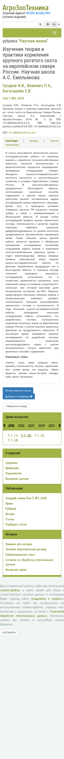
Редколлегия (14, 473)
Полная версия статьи (18, 390)
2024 (41, 426)
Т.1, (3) (39, 435)
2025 (31, 426)
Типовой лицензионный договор (26, 549)
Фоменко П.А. (39, 85)
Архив (9, 503)
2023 (52, 426)
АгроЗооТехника (25, 8)
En (59, 24)
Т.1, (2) (26, 435)
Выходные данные (17, 479)
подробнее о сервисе (47, 598)
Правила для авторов (19, 544)
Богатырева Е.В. (17, 90)
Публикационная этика (20, 554)
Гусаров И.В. (14, 85)
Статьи (10, 519)
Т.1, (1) (13, 435)
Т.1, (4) (13, 439)
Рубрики (11, 509)
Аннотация (12, 140)
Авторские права (16, 570)
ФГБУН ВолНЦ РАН (38, 13)
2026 (21, 426)
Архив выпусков (17, 417)
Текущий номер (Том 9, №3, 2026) (26, 498)
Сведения (11, 463)
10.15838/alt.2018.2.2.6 (22, 132)
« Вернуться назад (16, 406)
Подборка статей (16, 524)
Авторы (34, 140)
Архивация (12, 468)
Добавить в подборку (17, 396)
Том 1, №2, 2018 (13, 98)
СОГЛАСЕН (9, 632)
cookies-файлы (10, 590)
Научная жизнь (33, 40)
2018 (11, 426)
